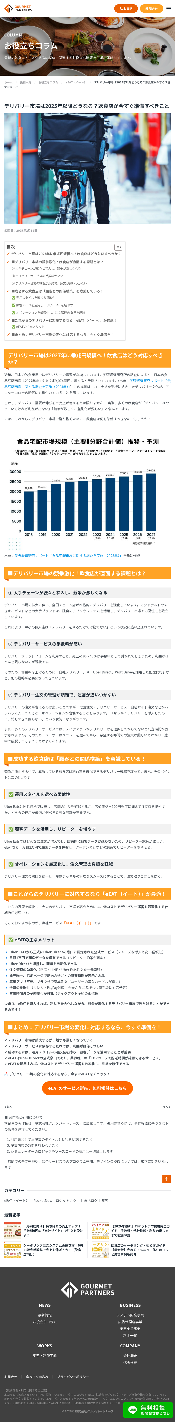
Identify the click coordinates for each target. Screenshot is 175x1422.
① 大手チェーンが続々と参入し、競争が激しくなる (46, 268)
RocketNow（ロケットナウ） (57, 1200)
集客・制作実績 (45, 1355)
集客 (105, 1200)
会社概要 (130, 1355)
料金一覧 (130, 1335)
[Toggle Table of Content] (116, 247)
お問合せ (10, 1376)
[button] (168, 8)
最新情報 (45, 1314)
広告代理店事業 (130, 1321)
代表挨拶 (130, 1362)
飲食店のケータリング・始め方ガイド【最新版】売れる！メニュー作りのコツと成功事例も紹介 (140, 1249)
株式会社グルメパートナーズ (94, 1411)
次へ (165, 1107)
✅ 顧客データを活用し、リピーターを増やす (42, 305)
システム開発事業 (130, 1314)
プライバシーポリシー (73, 1376)
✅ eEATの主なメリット (28, 326)
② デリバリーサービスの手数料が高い (37, 275)
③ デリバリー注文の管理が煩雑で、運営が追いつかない (49, 283)
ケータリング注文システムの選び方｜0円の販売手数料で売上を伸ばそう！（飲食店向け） (53, 1249)
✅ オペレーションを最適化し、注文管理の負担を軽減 (48, 312)
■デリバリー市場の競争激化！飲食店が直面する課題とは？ (57, 261)
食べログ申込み (37, 1376)
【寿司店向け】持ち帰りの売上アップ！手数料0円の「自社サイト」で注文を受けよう (53, 1230)
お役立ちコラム (45, 1321)
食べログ (91, 1200)
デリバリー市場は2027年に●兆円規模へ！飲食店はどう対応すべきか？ (66, 253)
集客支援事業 (130, 1328)
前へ (9, 1107)
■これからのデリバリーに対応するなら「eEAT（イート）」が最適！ (64, 320)
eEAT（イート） (16, 1200)
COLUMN (13, 35)
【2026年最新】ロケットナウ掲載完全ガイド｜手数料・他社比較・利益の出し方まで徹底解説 (140, 1230)
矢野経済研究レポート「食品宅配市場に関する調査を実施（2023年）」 (69, 555)
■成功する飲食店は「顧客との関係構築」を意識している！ (57, 291)
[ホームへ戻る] (18, 8)
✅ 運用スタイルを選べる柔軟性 (33, 297)
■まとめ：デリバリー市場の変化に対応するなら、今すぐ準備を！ (62, 334)
